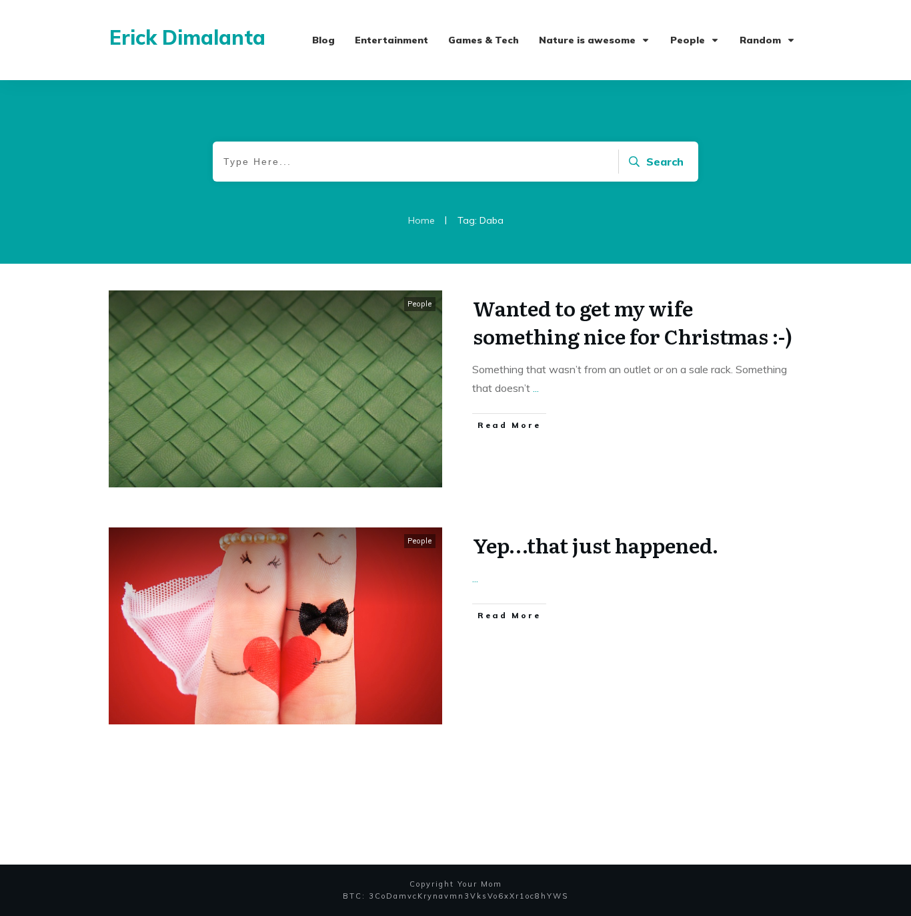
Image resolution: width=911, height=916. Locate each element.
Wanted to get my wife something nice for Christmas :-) (632, 322)
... (536, 388)
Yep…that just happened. (595, 544)
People (419, 303)
